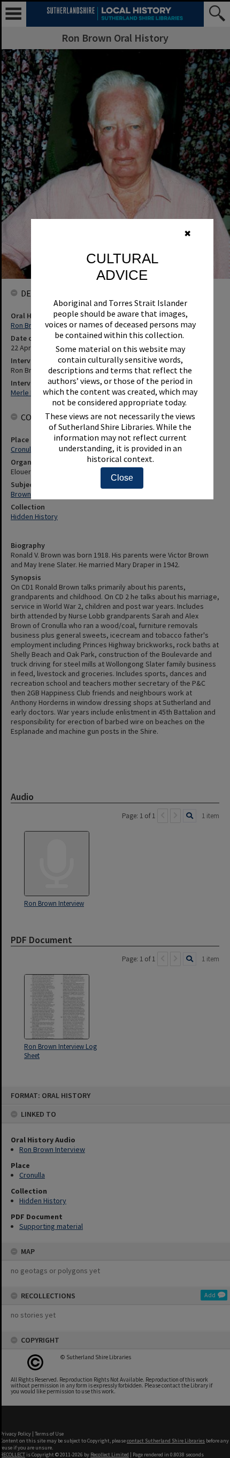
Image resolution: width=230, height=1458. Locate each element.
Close (122, 477)
